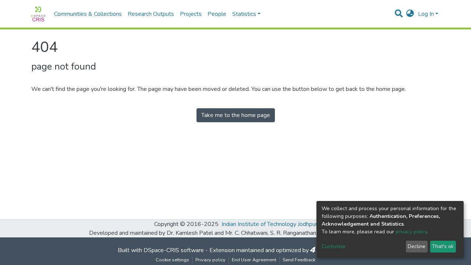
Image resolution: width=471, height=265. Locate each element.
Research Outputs (151, 14)
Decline (416, 246)
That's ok (443, 246)
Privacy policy (210, 260)
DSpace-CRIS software (174, 250)
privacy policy (411, 231)
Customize (334, 246)
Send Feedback (299, 260)
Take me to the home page (235, 115)
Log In (426, 14)
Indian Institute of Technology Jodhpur (269, 224)
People (217, 14)
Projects (191, 14)
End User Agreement (254, 260)
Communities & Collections (88, 14)
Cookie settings (172, 260)
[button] (410, 14)
